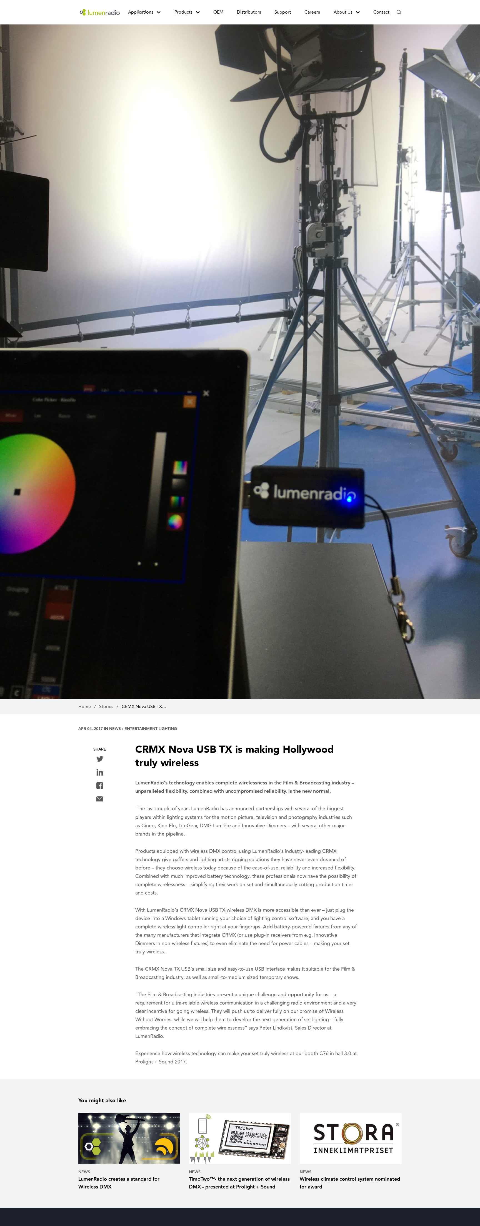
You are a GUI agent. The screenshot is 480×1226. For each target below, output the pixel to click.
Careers (312, 12)
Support (282, 12)
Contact (381, 12)
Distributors (249, 12)
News (115, 729)
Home (85, 706)
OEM (218, 12)
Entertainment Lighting (150, 729)
